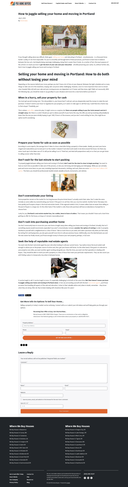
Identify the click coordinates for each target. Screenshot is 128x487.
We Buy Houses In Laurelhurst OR (75, 445)
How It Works (79, 3)
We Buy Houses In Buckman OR (74, 457)
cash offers (30, 110)
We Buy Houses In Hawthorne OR (75, 463)
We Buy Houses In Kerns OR (73, 448)
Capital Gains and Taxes (64, 3)
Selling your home (58, 57)
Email (68, 330)
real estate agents (94, 283)
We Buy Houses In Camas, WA (18, 433)
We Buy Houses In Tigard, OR (73, 439)
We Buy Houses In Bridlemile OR (19, 454)
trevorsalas (24, 21)
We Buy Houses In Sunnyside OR (74, 460)
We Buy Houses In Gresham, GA (19, 439)
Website (23, 392)
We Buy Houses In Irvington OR (19, 442)
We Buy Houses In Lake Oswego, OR (75, 433)
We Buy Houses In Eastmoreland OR (20, 463)
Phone (24, 330)
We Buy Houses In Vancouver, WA (74, 442)
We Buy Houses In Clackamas (18, 436)
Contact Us (92, 3)
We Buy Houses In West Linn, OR (74, 436)
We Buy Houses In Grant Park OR (19, 457)
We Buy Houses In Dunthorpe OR (75, 451)
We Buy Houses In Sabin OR (18, 445)
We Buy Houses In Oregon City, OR (75, 430)
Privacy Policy (14, 482)
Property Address (28, 323)
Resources (30, 480)
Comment (24, 362)
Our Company (14, 480)
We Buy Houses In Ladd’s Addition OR (76, 454)
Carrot (68, 483)
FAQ (28, 477)
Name (23, 385)
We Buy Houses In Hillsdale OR (19, 451)
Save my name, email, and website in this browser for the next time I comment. (45, 400)
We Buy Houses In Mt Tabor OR (19, 448)
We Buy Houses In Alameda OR (19, 460)
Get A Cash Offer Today (16, 474)
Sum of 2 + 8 (24, 403)
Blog (28, 482)
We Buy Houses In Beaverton (18, 430)
